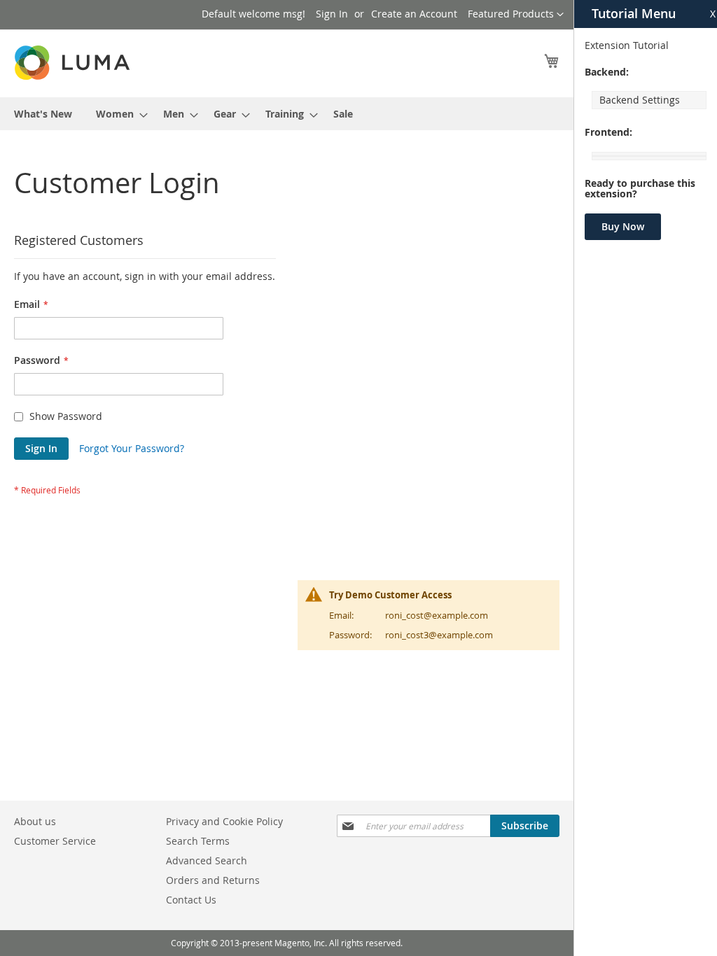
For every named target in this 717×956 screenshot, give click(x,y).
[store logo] (73, 62)
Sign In (332, 13)
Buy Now (622, 226)
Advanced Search (206, 860)
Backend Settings (639, 99)
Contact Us (191, 899)
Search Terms (198, 841)
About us (35, 821)
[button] (516, 14)
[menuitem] (43, 113)
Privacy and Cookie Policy (224, 821)
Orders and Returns (213, 880)
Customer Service (55, 841)
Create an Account (414, 13)
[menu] (286, 113)
